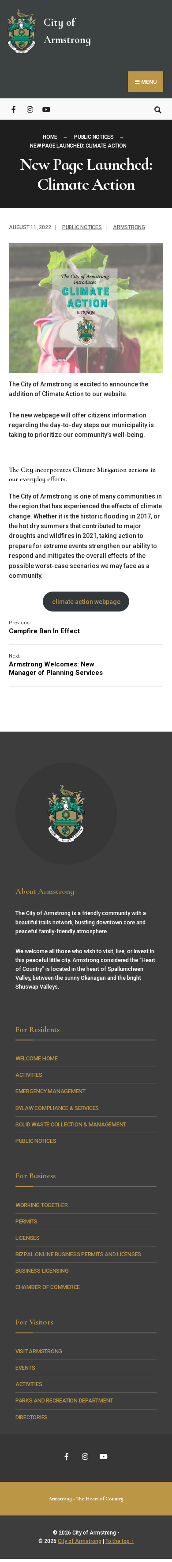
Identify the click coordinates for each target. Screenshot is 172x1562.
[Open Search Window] (157, 109)
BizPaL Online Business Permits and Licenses (78, 1254)
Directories (31, 1417)
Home (50, 137)
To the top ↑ (119, 1541)
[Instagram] (29, 109)
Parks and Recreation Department (64, 1400)
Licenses (27, 1238)
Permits (26, 1221)
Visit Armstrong (38, 1351)
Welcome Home (36, 1058)
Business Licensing (41, 1270)
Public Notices (94, 137)
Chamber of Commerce (47, 1287)
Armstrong (129, 227)
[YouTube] (45, 109)
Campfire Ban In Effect (44, 627)
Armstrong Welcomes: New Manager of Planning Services (56, 665)
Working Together (41, 1205)
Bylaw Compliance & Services (57, 1108)
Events (25, 1367)
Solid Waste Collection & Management (70, 1124)
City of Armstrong (79, 1541)
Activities (28, 1074)
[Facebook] (14, 109)
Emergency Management (50, 1091)
